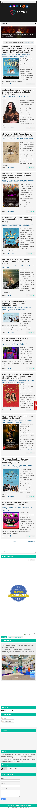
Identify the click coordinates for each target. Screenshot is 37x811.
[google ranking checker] (29, 634)
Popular (4, 637)
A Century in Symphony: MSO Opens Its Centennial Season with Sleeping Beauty (17, 219)
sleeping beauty (17, 225)
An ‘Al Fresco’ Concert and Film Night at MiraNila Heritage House (17, 417)
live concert (25, 307)
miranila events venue (7, 422)
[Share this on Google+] (11, 84)
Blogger (29, 805)
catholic (21, 180)
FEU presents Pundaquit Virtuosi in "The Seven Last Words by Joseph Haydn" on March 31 (16, 176)
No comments (23, 56)
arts (18, 180)
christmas (4, 344)
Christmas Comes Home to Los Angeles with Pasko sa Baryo (15, 504)
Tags (10, 637)
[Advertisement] (19, 18)
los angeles (14, 508)
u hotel (13, 344)
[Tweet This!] (9, 84)
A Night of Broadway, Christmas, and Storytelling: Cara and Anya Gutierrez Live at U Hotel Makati (18, 376)
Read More (31, 84)
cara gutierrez (30, 343)
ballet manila (21, 224)
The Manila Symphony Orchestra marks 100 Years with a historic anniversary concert (15, 461)
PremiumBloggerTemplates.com (13, 808)
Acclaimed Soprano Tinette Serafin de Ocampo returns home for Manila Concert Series (18, 92)
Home (14, 541)
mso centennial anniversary (20, 309)
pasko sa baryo (22, 508)
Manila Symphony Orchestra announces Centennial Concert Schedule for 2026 (15, 303)
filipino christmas (6, 508)
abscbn (20, 507)
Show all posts (29, 42)
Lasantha (28, 807)
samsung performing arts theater (15, 466)
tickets (11, 140)
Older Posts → (32, 541)
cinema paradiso (23, 420)
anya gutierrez (22, 343)
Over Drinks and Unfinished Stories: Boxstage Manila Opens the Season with (18, 36)
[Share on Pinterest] (13, 84)
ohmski (18, 805)
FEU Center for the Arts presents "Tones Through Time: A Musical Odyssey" (16, 261)
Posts (4, 718)
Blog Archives (18, 637)
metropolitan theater (12, 56)
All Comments (7, 721)
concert (18, 54)
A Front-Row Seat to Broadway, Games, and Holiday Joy (15, 339)
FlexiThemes (14, 807)
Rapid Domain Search (26, 808)
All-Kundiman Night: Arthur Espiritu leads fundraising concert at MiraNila (17, 135)
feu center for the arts (12, 181)
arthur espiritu (20, 138)
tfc (27, 508)
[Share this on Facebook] (7, 84)
